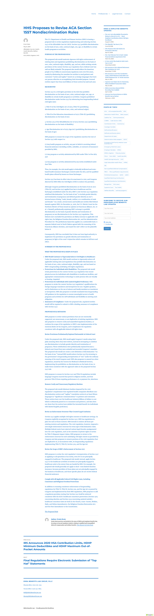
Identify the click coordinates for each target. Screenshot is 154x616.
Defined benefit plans (110, 130)
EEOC (125, 139)
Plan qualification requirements (119, 171)
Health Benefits (28, 51)
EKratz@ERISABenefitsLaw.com (33, 596)
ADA (124, 111)
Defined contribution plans (112, 133)
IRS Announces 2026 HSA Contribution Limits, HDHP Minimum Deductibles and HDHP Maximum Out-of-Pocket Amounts (117, 75)
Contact (127, 14)
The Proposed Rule (51, 511)
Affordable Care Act (29, 49)
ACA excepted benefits (115, 111)
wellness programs (121, 190)
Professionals (103, 14)
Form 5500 (112, 156)
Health (37, 49)
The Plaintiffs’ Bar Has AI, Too (113, 44)
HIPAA (125, 162)
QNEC (127, 175)
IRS (105, 165)
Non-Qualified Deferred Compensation (115, 168)
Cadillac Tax (107, 117)
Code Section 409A (115, 120)
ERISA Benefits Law (29, 608)
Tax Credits (118, 187)
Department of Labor (110, 136)
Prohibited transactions (111, 175)
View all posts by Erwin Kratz (85, 525)
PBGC (106, 171)
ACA (25, 55)
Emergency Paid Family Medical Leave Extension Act (115, 143)
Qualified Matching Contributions (114, 178)
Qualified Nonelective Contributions (114, 181)
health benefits (121, 156)
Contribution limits (109, 123)
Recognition (107, 184)
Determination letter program (113, 139)
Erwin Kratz (27, 44)
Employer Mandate (110, 150)
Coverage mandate (109, 127)
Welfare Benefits (109, 190)
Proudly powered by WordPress (45, 608)
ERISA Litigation (31, 55)
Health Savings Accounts (111, 159)
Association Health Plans (111, 114)
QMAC (121, 175)
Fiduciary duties (120, 153)
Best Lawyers (124, 114)
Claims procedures (118, 117)
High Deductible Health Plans (113, 162)
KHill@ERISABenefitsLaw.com (32, 592)
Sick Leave (116, 184)
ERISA (119, 150)
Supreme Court (108, 187)
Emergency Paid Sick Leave (112, 147)
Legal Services (117, 14)
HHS (37, 55)
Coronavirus (120, 123)
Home (93, 14)
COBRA (106, 120)
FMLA (106, 156)
